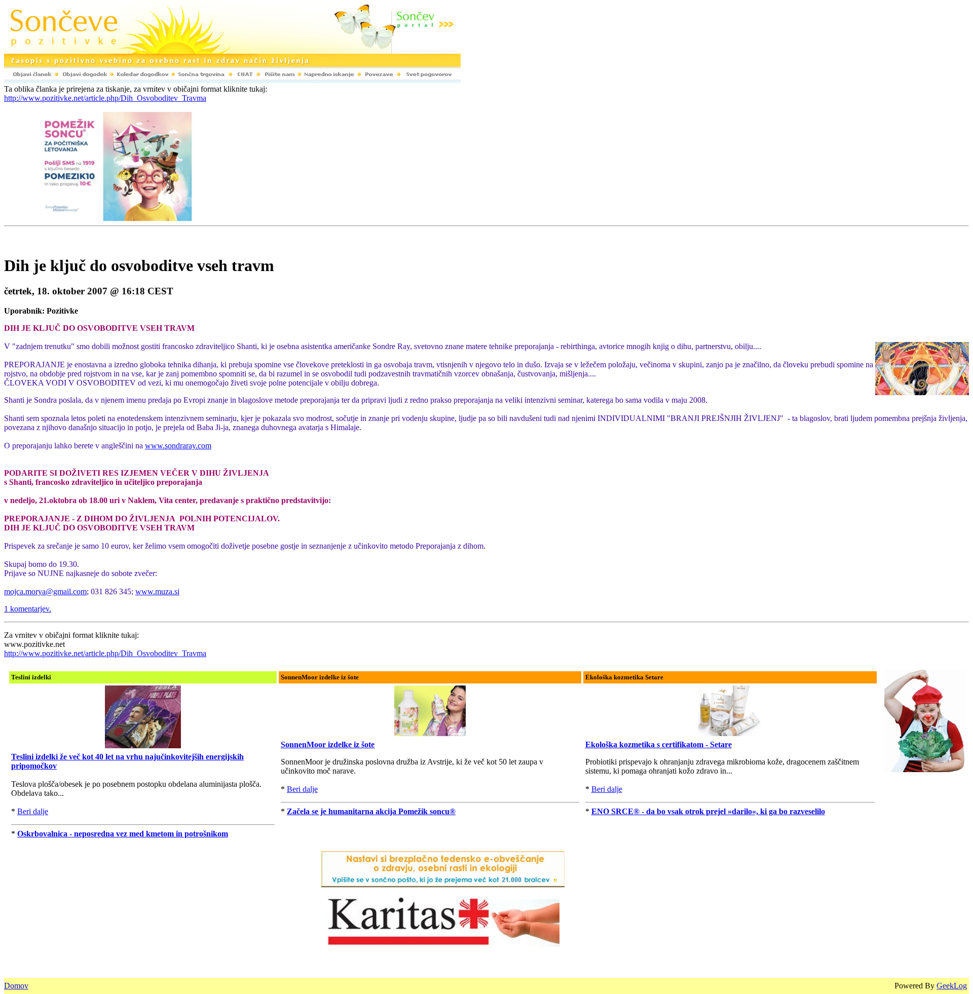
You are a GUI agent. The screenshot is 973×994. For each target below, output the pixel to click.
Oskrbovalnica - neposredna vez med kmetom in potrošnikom (122, 833)
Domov (16, 985)
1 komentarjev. (27, 608)
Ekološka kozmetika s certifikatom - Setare (658, 744)
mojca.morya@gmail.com (45, 591)
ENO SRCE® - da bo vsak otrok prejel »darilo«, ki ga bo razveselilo (708, 811)
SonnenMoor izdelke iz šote (328, 744)
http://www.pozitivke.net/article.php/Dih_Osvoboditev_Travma (105, 98)
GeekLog (952, 985)
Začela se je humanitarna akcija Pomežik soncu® (371, 811)
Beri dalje (32, 811)
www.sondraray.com (178, 445)
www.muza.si (157, 591)
